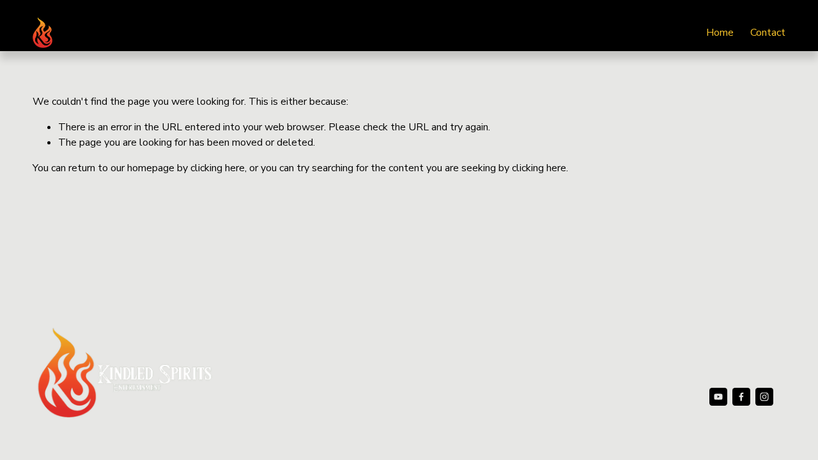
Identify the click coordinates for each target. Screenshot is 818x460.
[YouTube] (718, 397)
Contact (767, 33)
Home (720, 33)
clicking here (217, 168)
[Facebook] (741, 397)
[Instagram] (764, 397)
